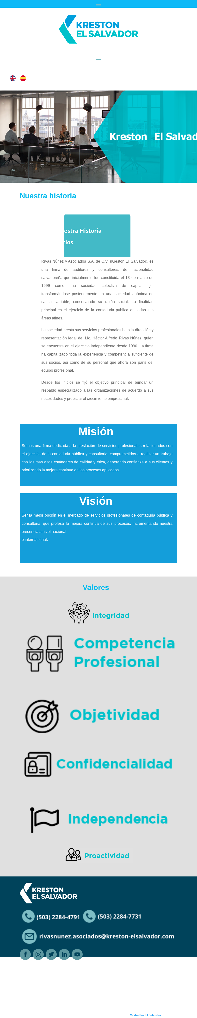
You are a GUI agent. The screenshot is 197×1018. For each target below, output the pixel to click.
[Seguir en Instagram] (38, 954)
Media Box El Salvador (145, 1015)
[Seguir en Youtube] (77, 954)
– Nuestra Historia (77, 230)
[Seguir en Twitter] (51, 954)
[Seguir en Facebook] (25, 954)
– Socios (62, 242)
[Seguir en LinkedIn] (64, 954)
